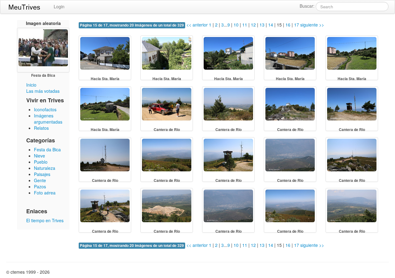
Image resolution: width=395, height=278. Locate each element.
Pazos (40, 186)
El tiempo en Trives (45, 220)
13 (262, 25)
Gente (40, 180)
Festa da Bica (47, 149)
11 (244, 25)
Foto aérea (45, 193)
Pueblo (41, 162)
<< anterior (196, 25)
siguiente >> (312, 25)
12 (253, 25)
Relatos (41, 128)
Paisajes (42, 174)
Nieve (39, 156)
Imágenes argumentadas (48, 118)
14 (270, 25)
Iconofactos (45, 109)
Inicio (31, 85)
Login (59, 6)
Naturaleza (44, 168)
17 (296, 25)
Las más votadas (43, 91)
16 (287, 25)
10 (236, 25)
